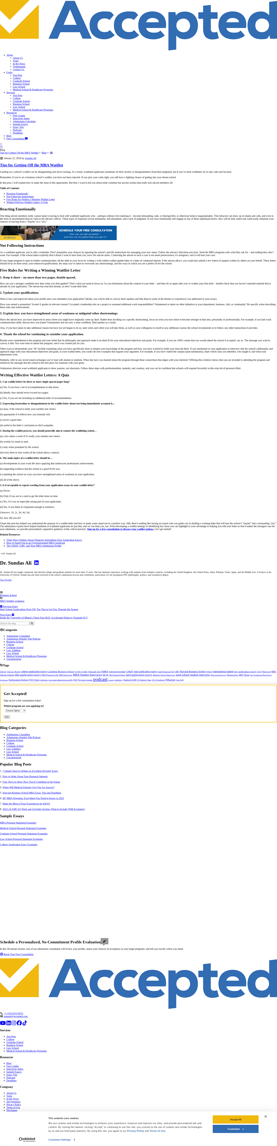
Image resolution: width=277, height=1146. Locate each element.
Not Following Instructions (20, 196)
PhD (75, 680)
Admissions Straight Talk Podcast (23, 638)
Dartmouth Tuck (94, 672)
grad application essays (145, 671)
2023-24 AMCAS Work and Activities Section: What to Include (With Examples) (44, 809)
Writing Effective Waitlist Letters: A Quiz (27, 202)
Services (10, 92)
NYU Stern (34, 680)
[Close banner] (265, 1116)
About (9, 55)
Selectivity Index (21, 118)
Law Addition (13, 650)
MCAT (106, 675)
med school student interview (193, 674)
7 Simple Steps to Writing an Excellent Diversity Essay (30, 771)
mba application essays (28, 674)
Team (15, 60)
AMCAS (3, 672)
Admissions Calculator (24, 121)
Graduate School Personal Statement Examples (23, 833)
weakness (19, 601)
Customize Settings (59, 1139)
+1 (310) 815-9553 (13, 1013)
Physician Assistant (85, 680)
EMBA (104, 671)
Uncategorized (13, 659)
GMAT (129, 671)
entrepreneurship (117, 671)
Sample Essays (20, 124)
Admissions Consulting (18, 636)
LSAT (259, 672)
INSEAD (209, 672)
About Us (18, 58)
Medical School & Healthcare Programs (33, 89)
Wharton (170, 679)
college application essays (34, 671)
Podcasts (17, 130)
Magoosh (266, 671)
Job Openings (13, 1101)
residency (118, 680)
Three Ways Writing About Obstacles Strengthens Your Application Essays (44, 540)
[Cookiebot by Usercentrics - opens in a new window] (27, 1139)
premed (111, 680)
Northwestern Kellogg (18, 680)
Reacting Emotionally (17, 193)
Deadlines (18, 133)
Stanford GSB (129, 680)
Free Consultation (15, 138)
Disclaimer (11, 1110)
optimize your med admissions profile (56, 680)
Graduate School (21, 81)
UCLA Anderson (158, 680)
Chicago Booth (13, 672)
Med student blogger (218, 675)
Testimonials (19, 66)
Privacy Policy (13, 1104)
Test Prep (17, 75)
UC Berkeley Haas (144, 680)
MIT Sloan (244, 675)
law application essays (245, 671)
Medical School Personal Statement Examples (23, 828)
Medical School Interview (164, 675)
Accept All (235, 1119)
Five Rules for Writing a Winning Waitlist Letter (30, 199)
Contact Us (18, 69)
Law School (19, 86)
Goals (9, 72)
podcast (100, 679)
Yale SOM (180, 680)
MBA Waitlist (7, 601)
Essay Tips (18, 127)
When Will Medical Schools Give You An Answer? (29, 787)
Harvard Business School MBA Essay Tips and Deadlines (32, 792)
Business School (21, 84)
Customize (234, 1128)
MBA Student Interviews (87, 674)
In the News (19, 63)
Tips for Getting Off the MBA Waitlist (19, 152)
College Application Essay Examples (18, 844)
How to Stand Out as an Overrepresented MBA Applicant (35, 543)
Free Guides (19, 115)
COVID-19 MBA (81, 672)
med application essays (139, 674)
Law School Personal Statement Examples (21, 839)
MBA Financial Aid (50, 675)
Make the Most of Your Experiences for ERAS (26, 803)
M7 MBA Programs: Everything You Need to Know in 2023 (33, 798)
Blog (8, 135)
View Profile (6, 580)
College (17, 78)
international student (223, 671)
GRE (177, 671)
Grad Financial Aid (166, 672)
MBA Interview (65, 675)
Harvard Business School (192, 671)
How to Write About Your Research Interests (25, 776)
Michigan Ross (232, 675)
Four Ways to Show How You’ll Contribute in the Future (31, 782)
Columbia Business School (60, 671)
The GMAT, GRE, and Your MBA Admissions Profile (33, 545)
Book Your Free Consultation (18, 954)
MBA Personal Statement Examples (18, 822)
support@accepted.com (16, 1016)
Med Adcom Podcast (117, 675)
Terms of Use (13, 1107)
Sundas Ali (30, 158)
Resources (11, 112)
